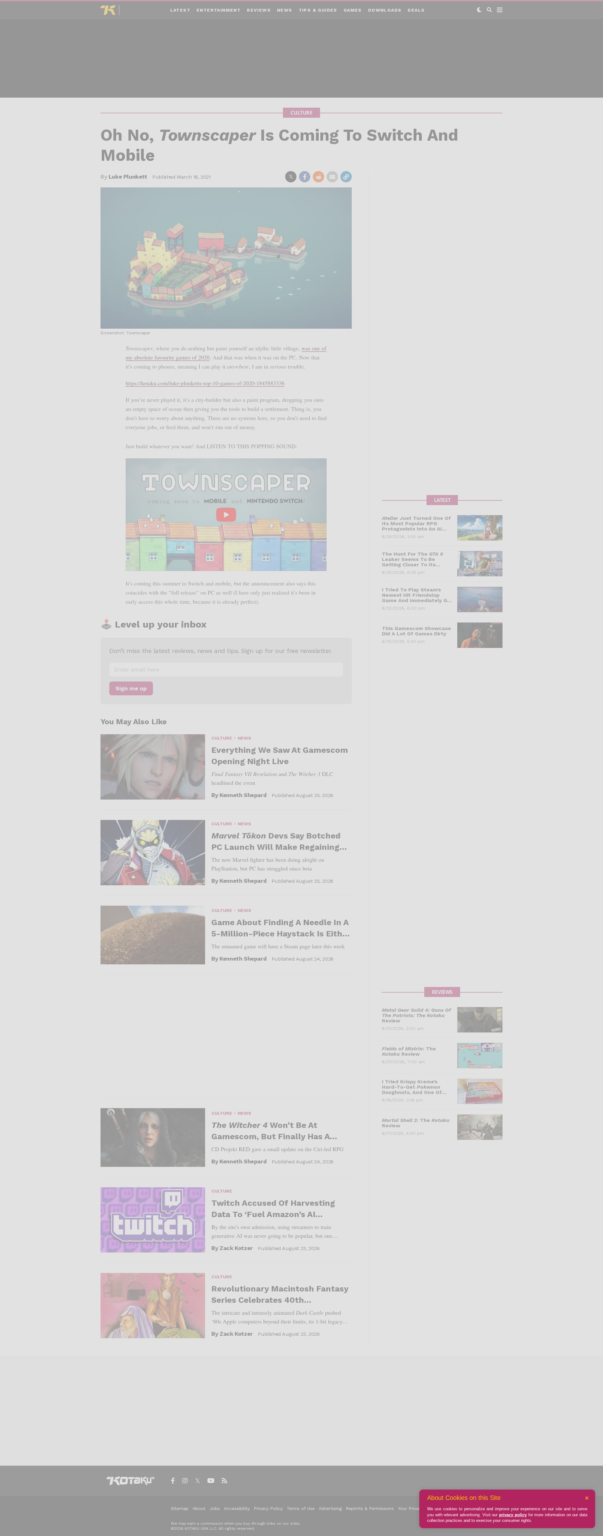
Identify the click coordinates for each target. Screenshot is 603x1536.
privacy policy (513, 1514)
